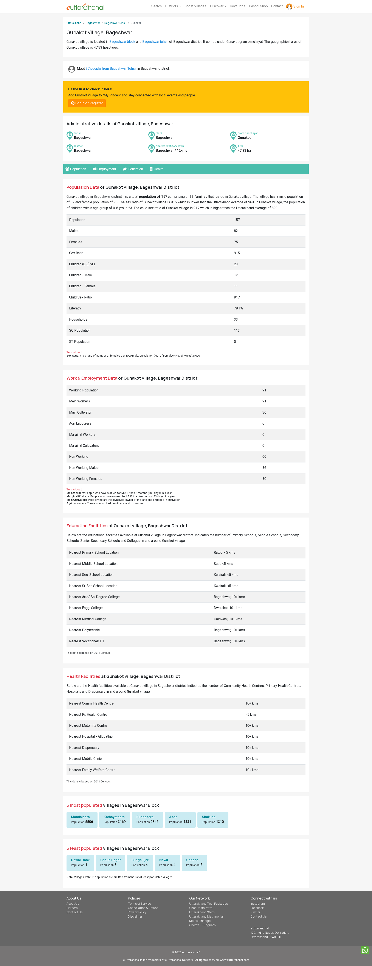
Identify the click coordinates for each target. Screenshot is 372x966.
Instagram (258, 904)
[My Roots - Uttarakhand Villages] (85, 6)
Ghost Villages (195, 6)
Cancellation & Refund (143, 908)
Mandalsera (80, 817)
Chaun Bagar (110, 860)
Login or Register (88, 103)
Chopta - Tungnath (202, 925)
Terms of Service (139, 904)
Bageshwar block (122, 42)
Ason (173, 817)
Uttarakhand (74, 23)
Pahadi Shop (258, 6)
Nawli (163, 860)
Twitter (255, 912)
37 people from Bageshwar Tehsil (111, 68)
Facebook (257, 908)
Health (158, 169)
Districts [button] (172, 6)
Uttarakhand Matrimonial (206, 916)
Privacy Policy (137, 912)
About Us (73, 904)
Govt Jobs (237, 6)
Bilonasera (144, 817)
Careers (72, 908)
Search (156, 6)
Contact (277, 6)
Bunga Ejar (140, 860)
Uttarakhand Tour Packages (208, 904)
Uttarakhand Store (202, 912)
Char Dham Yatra (200, 908)
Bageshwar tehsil (155, 42)
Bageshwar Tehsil (115, 23)
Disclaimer (135, 916)
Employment (106, 169)
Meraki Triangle (200, 921)
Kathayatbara (114, 817)
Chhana (192, 860)
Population (77, 169)
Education (135, 169)
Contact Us (74, 912)
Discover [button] (217, 6)
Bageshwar (93, 23)
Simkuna (208, 817)
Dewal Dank (80, 860)
